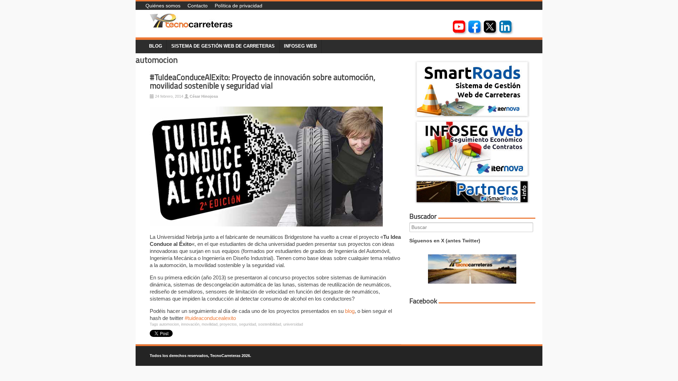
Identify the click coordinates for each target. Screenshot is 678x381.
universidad (293, 324)
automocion (169, 324)
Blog (155, 46)
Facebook (423, 301)
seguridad (247, 324)
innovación (190, 324)
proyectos (228, 324)
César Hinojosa (204, 96)
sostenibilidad (269, 324)
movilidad (210, 324)
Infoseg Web (300, 46)
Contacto (198, 5)
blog (350, 311)
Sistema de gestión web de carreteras (223, 46)
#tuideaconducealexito (210, 318)
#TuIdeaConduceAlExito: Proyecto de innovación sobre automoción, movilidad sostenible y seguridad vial (262, 81)
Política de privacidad (238, 5)
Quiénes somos (162, 5)
